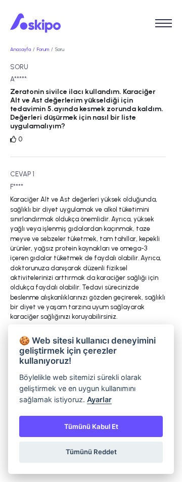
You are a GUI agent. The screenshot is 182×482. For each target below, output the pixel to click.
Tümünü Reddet (91, 452)
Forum (43, 49)
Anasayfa (20, 49)
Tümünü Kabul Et (91, 426)
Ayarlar (99, 399)
